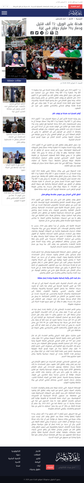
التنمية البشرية (14, 458)
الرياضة (37, 462)
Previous (3, 6)
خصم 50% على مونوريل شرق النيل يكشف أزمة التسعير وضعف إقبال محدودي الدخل (15, 40)
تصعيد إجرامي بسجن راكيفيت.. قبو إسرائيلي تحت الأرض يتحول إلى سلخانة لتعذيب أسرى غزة (14, 107)
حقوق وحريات (34, 469)
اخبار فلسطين (61, 18)
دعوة (18, 454)
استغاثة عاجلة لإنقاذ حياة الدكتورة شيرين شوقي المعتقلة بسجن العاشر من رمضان (14, 70)
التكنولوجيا (16, 451)
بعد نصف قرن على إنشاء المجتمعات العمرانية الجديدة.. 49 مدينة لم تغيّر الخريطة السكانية (39, 6)
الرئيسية (79, 18)
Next (7, 6)
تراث (38, 465)
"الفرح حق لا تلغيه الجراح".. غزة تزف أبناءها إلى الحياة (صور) (14, 167)
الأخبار (71, 18)
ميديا (18, 465)
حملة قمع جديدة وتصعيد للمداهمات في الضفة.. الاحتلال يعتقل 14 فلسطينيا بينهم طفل (14, 138)
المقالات (37, 454)
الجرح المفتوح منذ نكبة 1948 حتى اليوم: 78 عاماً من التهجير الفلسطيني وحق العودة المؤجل (14, 197)
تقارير (38, 458)
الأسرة (17, 462)
